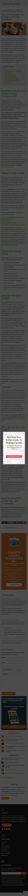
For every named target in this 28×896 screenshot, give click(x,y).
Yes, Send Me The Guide (14, 456)
